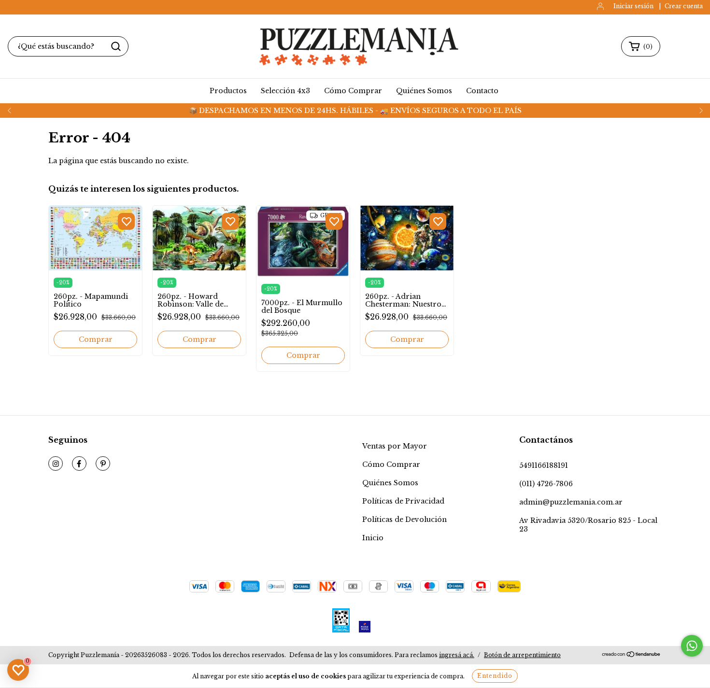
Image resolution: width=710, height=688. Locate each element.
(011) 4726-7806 (546, 483)
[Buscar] (116, 46)
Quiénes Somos (424, 90)
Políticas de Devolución (404, 519)
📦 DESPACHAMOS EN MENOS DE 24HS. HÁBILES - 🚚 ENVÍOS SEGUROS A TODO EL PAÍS (355, 110)
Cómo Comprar (353, 90)
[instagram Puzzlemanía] (55, 463)
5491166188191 (543, 465)
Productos (228, 90)
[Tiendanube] (631, 655)
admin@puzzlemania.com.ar (571, 502)
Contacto (482, 90)
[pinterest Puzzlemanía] (103, 463)
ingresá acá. (456, 655)
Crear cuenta (684, 6)
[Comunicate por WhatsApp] (692, 646)
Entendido (494, 675)
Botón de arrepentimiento (522, 655)
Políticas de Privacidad (403, 501)
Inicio (372, 538)
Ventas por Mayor (394, 446)
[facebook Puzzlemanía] (79, 463)
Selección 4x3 (285, 90)
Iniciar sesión (633, 6)
